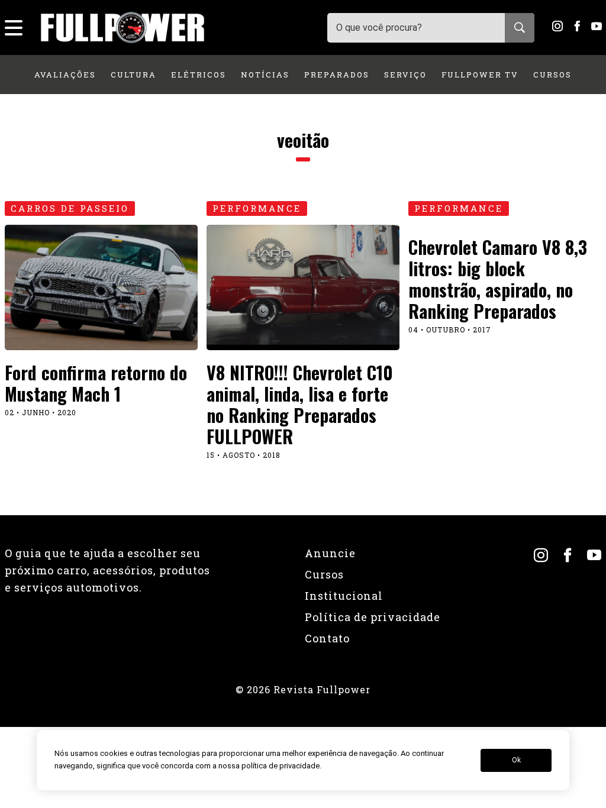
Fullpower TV (479, 74)
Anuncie (330, 553)
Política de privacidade (372, 617)
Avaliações (65, 74)
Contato (327, 638)
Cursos (552, 74)
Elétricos (198, 74)
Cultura (133, 74)
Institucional (344, 596)
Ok (516, 760)
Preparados (336, 74)
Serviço (405, 74)
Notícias (265, 74)
